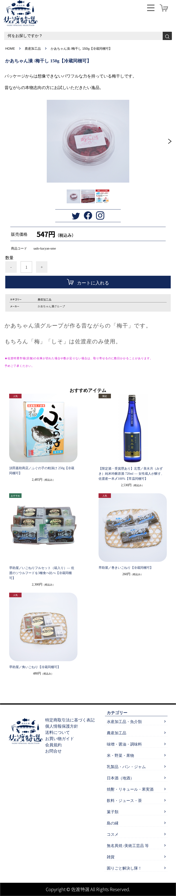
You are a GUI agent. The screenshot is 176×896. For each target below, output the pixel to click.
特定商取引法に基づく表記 (70, 720)
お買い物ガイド (59, 738)
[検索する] (167, 36)
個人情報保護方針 (61, 726)
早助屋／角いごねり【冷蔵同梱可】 (34, 667)
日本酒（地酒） (120, 778)
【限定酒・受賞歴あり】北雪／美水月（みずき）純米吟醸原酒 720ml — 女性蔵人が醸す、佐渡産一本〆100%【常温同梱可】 (131, 473)
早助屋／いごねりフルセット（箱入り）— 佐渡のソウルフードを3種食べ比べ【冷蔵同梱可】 (41, 573)
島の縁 (112, 823)
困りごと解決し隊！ (124, 868)
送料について (57, 732)
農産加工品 (33, 48)
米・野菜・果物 (120, 755)
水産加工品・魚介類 (124, 722)
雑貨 (111, 857)
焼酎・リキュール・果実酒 (130, 789)
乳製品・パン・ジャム (126, 767)
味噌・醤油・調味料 (124, 744)
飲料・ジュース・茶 (124, 800)
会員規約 (53, 745)
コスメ (112, 834)
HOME (10, 48)
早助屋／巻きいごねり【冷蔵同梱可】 (126, 567)
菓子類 (112, 812)
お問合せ (53, 751)
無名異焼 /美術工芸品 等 (128, 846)
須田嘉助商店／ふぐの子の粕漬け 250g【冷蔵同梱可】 (41, 470)
